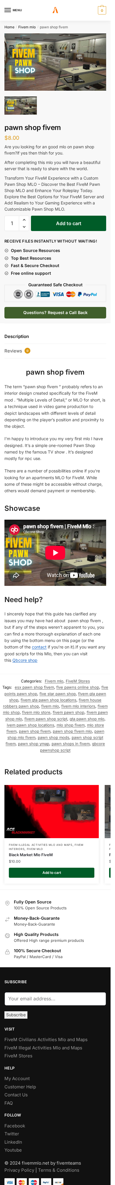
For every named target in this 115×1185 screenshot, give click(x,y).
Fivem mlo (27, 27)
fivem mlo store (36, 709)
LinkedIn (13, 1139)
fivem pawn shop (68, 709)
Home (9, 27)
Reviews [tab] (16, 348)
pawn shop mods (53, 734)
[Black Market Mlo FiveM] (51, 808)
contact (39, 644)
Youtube (13, 1147)
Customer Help (20, 1084)
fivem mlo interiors (78, 703)
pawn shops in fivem (71, 741)
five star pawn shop (58, 691)
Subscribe (16, 1012)
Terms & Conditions (58, 1167)
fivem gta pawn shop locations (48, 697)
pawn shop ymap (33, 741)
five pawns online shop (77, 684)
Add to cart (68, 221)
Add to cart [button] (51, 870)
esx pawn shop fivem (34, 684)
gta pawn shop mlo (87, 716)
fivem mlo (50, 703)
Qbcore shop (24, 657)
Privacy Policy (19, 1167)
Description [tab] (16, 334)
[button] (24, 217)
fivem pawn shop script (45, 716)
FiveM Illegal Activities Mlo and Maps (41, 842)
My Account (17, 1076)
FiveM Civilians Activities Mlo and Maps (46, 1037)
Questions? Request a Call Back (55, 309)
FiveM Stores (78, 678)
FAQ (8, 1100)
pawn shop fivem (34, 728)
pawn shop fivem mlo (72, 728)
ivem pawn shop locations (30, 722)
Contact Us (16, 1092)
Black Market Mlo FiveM (31, 852)
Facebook (14, 1123)
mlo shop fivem (71, 722)
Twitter (11, 1131)
